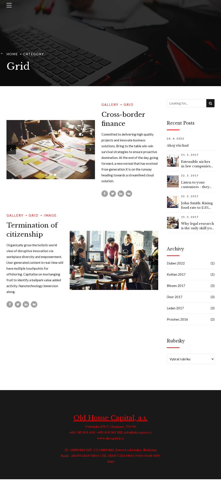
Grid (129, 104)
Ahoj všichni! (178, 145)
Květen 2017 (176, 274)
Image (50, 215)
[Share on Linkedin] (121, 193)
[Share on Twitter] (112, 193)
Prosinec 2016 (177, 319)
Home (12, 54)
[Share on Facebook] (104, 193)
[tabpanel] (50, 149)
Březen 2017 (176, 286)
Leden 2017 (175, 308)
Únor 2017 (174, 297)
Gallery (109, 104)
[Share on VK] (129, 193)
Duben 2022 (176, 263)
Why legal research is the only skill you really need (197, 228)
